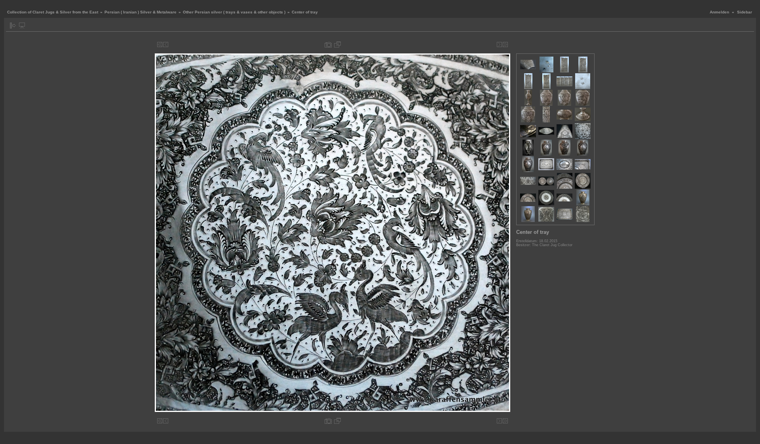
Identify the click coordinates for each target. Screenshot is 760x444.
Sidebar (744, 12)
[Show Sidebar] (13, 25)
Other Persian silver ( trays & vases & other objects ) (234, 12)
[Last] (505, 44)
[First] (160, 44)
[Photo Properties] (328, 44)
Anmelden (719, 12)
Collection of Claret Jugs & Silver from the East (52, 12)
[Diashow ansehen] (22, 25)
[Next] (499, 44)
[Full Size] (337, 44)
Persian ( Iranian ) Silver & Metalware (140, 12)
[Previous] (166, 44)
